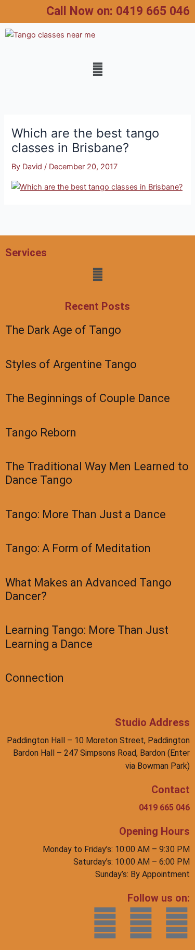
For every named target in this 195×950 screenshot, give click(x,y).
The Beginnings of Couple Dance (87, 398)
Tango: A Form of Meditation (78, 548)
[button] (97, 69)
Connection (34, 677)
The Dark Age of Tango (63, 329)
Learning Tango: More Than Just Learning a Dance (86, 636)
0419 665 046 (153, 11)
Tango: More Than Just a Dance (85, 514)
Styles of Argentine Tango (71, 364)
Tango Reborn (40, 432)
